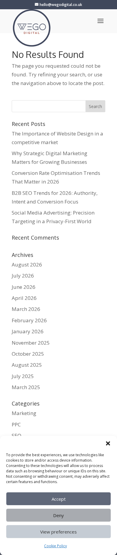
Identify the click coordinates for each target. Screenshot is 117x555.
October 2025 (28, 353)
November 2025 (31, 342)
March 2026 (26, 309)
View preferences (58, 532)
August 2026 (27, 264)
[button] (108, 443)
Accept (59, 499)
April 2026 (24, 298)
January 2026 (28, 331)
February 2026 (29, 320)
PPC (16, 424)
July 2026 (23, 275)
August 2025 (27, 364)
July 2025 (23, 376)
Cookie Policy (55, 545)
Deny (58, 515)
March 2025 (26, 387)
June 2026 (23, 286)
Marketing (24, 413)
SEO (16, 435)
